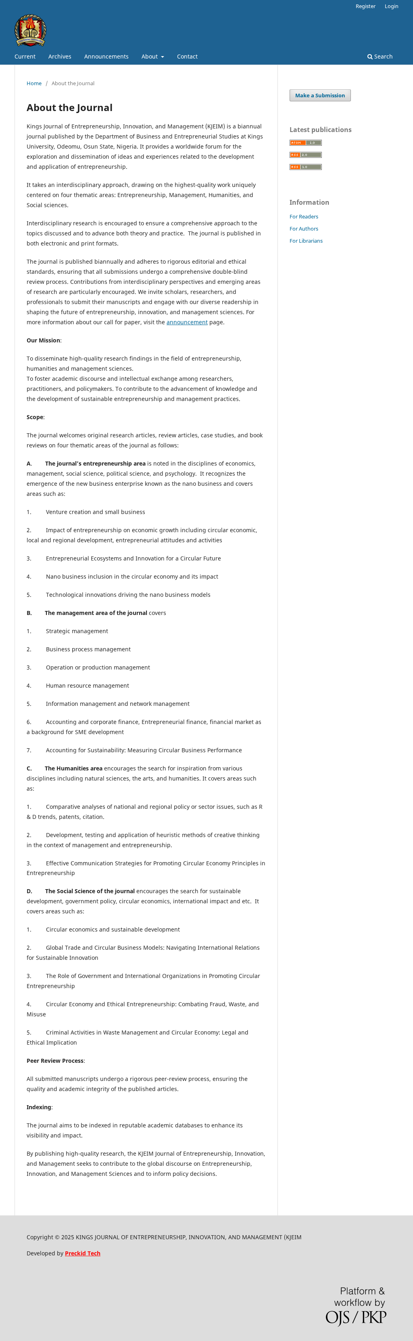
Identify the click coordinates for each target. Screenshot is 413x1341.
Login (391, 6)
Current (25, 56)
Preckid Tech (82, 1253)
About (150, 56)
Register (365, 6)
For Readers (304, 216)
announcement (187, 322)
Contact (187, 56)
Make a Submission (320, 95)
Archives (59, 56)
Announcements (106, 56)
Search (383, 56)
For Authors (304, 228)
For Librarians (306, 240)
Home (34, 83)
